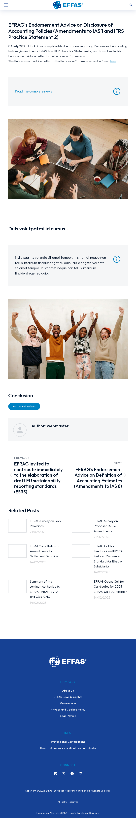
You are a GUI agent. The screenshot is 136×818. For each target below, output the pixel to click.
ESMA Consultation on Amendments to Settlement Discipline (45, 551)
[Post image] (17, 526)
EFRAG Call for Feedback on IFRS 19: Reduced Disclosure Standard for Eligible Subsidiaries (108, 556)
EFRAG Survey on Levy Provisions (45, 523)
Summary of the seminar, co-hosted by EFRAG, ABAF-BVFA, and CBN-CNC (45, 589)
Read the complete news (33, 91)
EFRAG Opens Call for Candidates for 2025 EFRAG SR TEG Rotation (110, 586)
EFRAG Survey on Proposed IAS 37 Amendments (106, 526)
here (113, 61)
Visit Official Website (24, 406)
